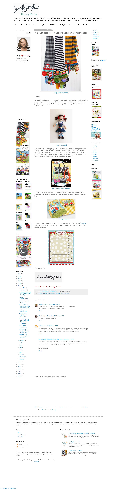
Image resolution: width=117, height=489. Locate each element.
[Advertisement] (61, 392)
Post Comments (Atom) (49, 410)
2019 (19, 274)
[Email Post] (60, 291)
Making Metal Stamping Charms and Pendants (81, 433)
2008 (19, 373)
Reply (40, 310)
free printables (43, 293)
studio (95, 150)
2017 (19, 278)
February (22, 356)
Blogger (36, 461)
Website (95, 30)
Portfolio (28, 25)
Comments (21, 447)
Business (95, 158)
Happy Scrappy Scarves (61, 93)
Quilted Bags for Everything (61, 188)
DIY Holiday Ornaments (23, 326)
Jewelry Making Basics (74, 442)
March (21, 354)
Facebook (59, 287)
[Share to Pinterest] (69, 291)
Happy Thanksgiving (23, 297)
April (21, 352)
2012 (19, 364)
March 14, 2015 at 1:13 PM (67, 339)
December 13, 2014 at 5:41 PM (49, 325)
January (21, 359)
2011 (19, 366)
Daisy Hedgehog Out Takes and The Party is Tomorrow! (24, 321)
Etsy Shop (48, 287)
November (22, 290)
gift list (49, 293)
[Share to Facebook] (68, 291)
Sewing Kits (63, 25)
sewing (95, 146)
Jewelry (95, 148)
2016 (19, 281)
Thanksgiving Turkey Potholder (23, 315)
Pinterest (95, 32)
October (22, 340)
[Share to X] (66, 291)
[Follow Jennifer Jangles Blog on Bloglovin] (98, 61)
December (22, 287)
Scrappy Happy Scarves (75, 450)
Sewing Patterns (43, 25)
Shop (34, 25)
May (20, 349)
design (95, 154)
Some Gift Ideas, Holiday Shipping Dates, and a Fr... (24, 306)
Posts (20, 444)
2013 (19, 362)
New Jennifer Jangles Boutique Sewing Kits (24, 331)
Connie (41, 304)
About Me (20, 437)
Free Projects (86, 25)
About (22, 25)
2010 (19, 369)
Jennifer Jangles (64, 293)
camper (95, 156)
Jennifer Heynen (55, 293)
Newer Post (38, 407)
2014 (19, 285)
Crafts (95, 152)
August (21, 342)
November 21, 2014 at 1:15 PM (55, 316)
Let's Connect (22, 435)
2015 (19, 283)
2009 (19, 371)
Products (95, 160)
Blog (53, 287)
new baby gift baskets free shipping (49, 339)
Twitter (95, 38)
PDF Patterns (53, 25)
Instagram (96, 36)
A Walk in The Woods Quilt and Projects (24, 336)
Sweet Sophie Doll (61, 145)
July (20, 345)
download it (83, 223)
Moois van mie (43, 316)
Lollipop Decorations (23, 310)
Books (70, 25)
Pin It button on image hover (8, 488)
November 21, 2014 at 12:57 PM (51, 304)
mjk (40, 325)
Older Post (84, 407)
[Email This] (63, 291)
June (20, 347)
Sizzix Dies (78, 25)
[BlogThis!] (64, 291)
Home (16, 25)
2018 (19, 276)
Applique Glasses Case (24, 301)
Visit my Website (39, 287)
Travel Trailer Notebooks (61, 220)
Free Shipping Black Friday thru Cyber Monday (25, 293)
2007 (19, 376)
